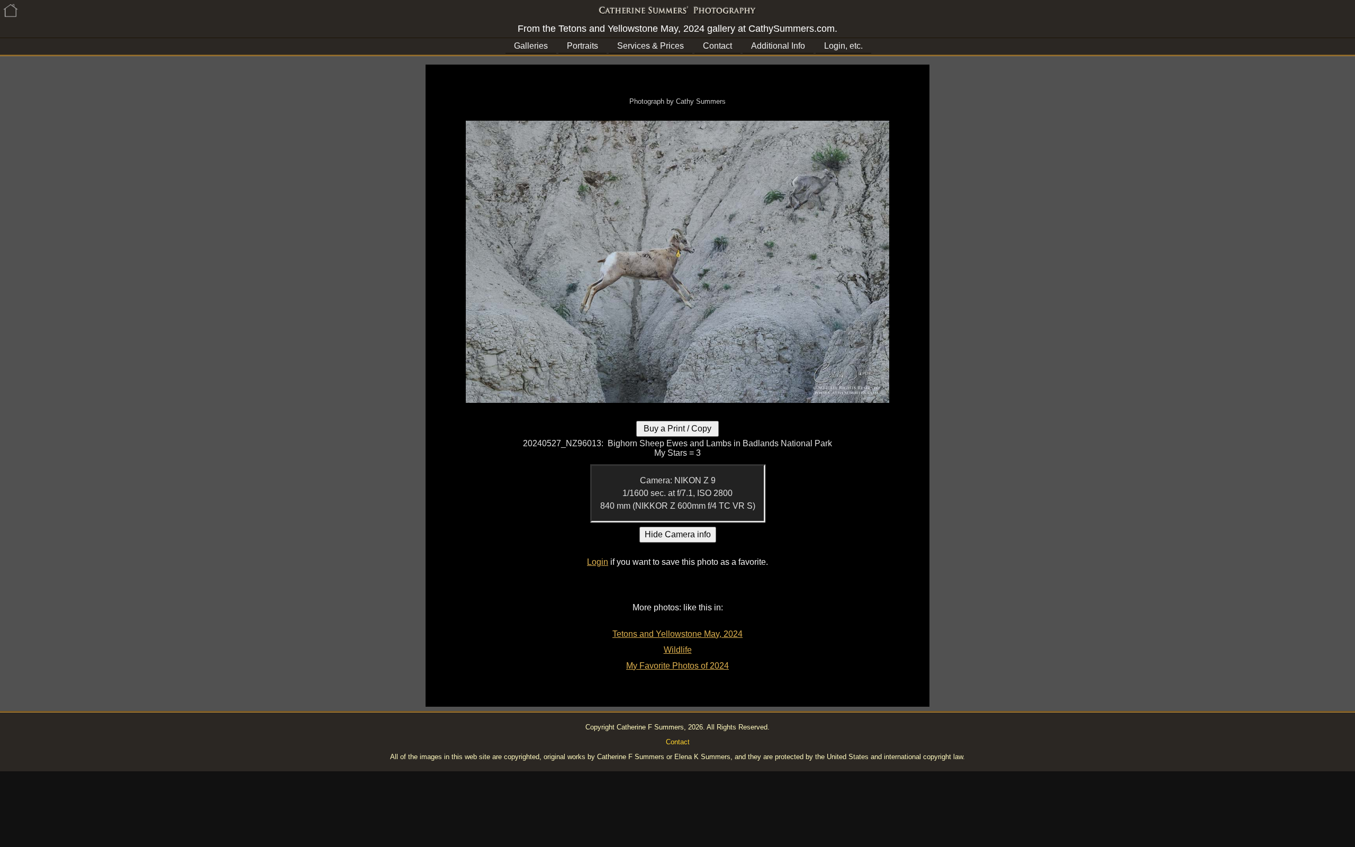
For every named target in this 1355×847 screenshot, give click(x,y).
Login (597, 561)
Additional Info (778, 45)
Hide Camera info (678, 534)
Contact (717, 45)
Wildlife (678, 649)
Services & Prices (650, 45)
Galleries (531, 45)
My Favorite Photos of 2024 (677, 665)
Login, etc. (843, 45)
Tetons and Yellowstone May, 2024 (677, 633)
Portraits (582, 45)
